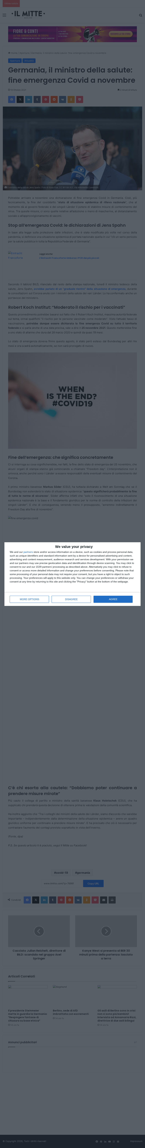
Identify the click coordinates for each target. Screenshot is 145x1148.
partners (28, 552)
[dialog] (72, 574)
